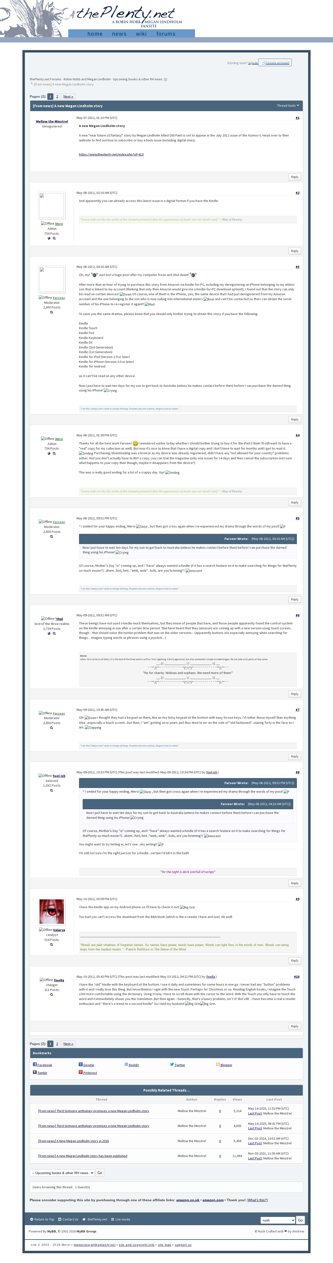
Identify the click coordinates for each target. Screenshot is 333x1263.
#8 (297, 772)
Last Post (255, 1113)
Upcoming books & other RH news (138, 79)
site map (165, 1245)
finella (59, 980)
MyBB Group (86, 1231)
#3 (297, 266)
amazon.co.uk (187, 1200)
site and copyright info (137, 1245)
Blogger (226, 1065)
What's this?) (258, 1200)
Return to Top (44, 1219)
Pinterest (90, 1073)
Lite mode (122, 1219)
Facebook (44, 1065)
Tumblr (42, 1073)
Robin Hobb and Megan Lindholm (87, 79)
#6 (297, 615)
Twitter (179, 1065)
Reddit (133, 1065)
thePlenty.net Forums (45, 79)
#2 (297, 192)
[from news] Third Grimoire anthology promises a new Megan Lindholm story (93, 1111)
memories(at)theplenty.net (95, 1245)
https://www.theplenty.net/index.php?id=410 (111, 154)
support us (183, 1245)
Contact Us (70, 1219)
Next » (68, 96)
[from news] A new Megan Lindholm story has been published (82, 1156)
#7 (297, 709)
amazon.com (213, 1200)
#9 (297, 899)
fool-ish (59, 776)
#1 (297, 118)
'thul (59, 619)
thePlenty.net (96, 1219)
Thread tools (286, 105)
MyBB (51, 1231)
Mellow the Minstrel (52, 121)
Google (88, 1065)
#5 (297, 518)
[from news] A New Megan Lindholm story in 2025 (73, 1141)
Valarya (59, 930)
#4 (297, 435)
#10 (296, 976)
